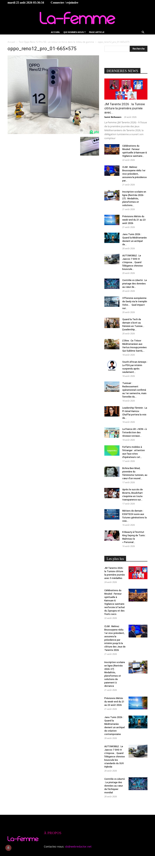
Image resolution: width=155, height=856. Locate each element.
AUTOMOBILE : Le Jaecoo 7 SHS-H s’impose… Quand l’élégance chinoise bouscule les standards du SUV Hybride (114, 756)
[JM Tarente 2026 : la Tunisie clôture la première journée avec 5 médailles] (125, 89)
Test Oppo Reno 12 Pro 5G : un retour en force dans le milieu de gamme (56, 41)
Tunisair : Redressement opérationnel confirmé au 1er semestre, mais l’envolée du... (134, 390)
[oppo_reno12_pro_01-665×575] (53, 133)
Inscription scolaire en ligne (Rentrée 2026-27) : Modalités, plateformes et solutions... (134, 198)
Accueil (55, 32)
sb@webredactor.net (78, 846)
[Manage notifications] (8, 848)
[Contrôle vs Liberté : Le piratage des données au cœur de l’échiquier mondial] (111, 284)
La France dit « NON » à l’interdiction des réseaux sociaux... (134, 432)
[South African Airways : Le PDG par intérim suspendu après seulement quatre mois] (111, 365)
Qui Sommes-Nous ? (75, 32)
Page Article (96, 32)
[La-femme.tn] (77, 18)
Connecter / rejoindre (64, 2)
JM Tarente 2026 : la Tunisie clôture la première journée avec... (124, 108)
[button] (142, 32)
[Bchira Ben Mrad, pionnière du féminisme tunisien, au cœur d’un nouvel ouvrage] (111, 472)
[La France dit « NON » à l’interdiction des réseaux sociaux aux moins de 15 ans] (111, 432)
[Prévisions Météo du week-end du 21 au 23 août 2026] (111, 220)
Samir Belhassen (112, 117)
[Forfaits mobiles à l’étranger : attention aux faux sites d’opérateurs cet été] (111, 450)
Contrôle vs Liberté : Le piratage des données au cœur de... (134, 283)
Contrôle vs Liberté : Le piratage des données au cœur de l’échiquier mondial (114, 786)
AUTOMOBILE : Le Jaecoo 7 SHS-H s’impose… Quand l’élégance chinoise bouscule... (132, 262)
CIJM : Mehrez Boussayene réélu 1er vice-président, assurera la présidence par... (134, 174)
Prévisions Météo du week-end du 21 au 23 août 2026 (134, 220)
